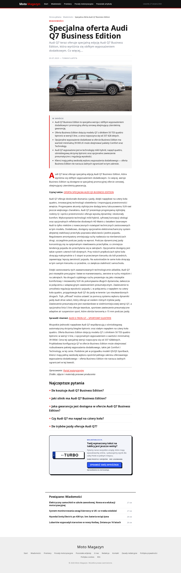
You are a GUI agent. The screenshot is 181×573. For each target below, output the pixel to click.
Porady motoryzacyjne (84, 4)
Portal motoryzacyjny (73, 370)
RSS (98, 557)
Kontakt (115, 553)
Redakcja (105, 553)
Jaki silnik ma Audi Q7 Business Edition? (78, 398)
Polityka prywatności (148, 553)
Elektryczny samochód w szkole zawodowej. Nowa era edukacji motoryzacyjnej (82, 504)
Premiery (68, 4)
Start (46, 4)
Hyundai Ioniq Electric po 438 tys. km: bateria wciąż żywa (79, 516)
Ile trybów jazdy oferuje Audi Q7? (74, 426)
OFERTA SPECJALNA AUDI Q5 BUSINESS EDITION (89, 192)
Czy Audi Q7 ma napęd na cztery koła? (77, 418)
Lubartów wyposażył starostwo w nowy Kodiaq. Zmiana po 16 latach (85, 522)
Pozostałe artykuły (104, 4)
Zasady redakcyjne (129, 553)
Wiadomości (56, 4)
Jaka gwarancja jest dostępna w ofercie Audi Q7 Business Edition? (89, 408)
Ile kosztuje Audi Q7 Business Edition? (77, 390)
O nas (96, 553)
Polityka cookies (87, 557)
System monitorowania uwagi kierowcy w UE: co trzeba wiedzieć (83, 511)
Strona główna (55, 17)
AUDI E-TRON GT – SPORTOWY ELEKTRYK (90, 318)
